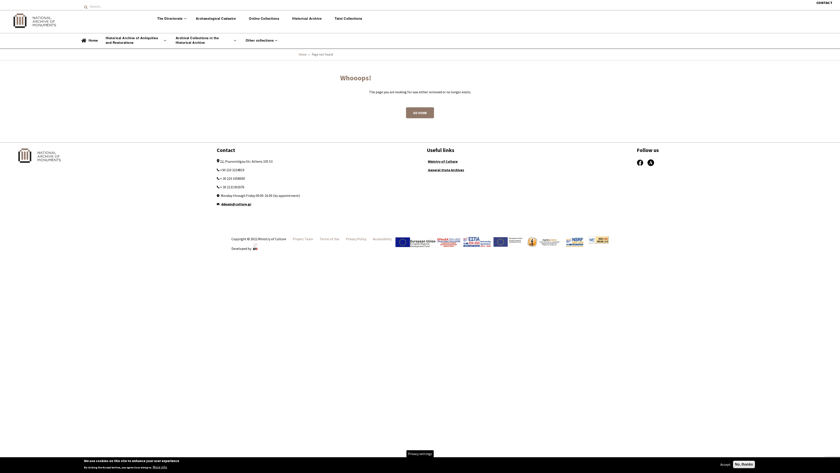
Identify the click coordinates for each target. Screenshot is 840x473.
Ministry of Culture (443, 161)
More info (160, 467)
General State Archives (446, 170)
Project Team (303, 239)
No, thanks (744, 464)
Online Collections (264, 18)
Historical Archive (307, 18)
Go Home (420, 113)
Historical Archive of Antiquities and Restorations (132, 40)
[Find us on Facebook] (640, 162)
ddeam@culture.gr (236, 204)
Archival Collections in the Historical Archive (197, 40)
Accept (725, 464)
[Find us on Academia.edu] (651, 162)
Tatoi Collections (348, 18)
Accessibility (382, 239)
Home (93, 40)
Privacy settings (420, 454)
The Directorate (170, 18)
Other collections (260, 40)
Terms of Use (329, 239)
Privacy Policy (356, 239)
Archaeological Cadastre (216, 18)
